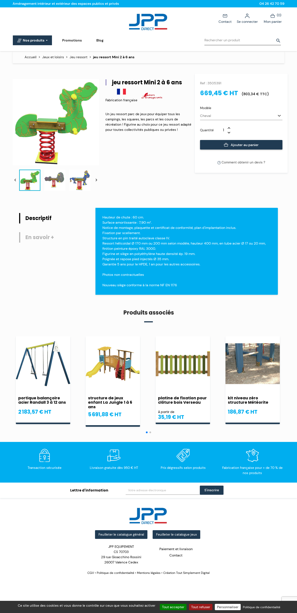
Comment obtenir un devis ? (243, 162)
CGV (91, 573)
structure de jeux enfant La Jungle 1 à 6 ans (110, 402)
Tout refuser (200, 607)
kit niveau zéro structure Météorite (248, 400)
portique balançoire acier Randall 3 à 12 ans (42, 400)
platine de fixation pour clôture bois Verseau (182, 400)
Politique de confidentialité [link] (261, 607)
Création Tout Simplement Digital (186, 573)
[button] (147, 432)
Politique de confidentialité (115, 573)
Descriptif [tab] (38, 218)
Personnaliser (228, 607)
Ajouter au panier (244, 145)
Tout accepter (173, 607)
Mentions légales (148, 573)
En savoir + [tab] (39, 237)
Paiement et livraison (176, 549)
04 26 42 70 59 (271, 3)
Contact (225, 21)
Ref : (203, 83)
